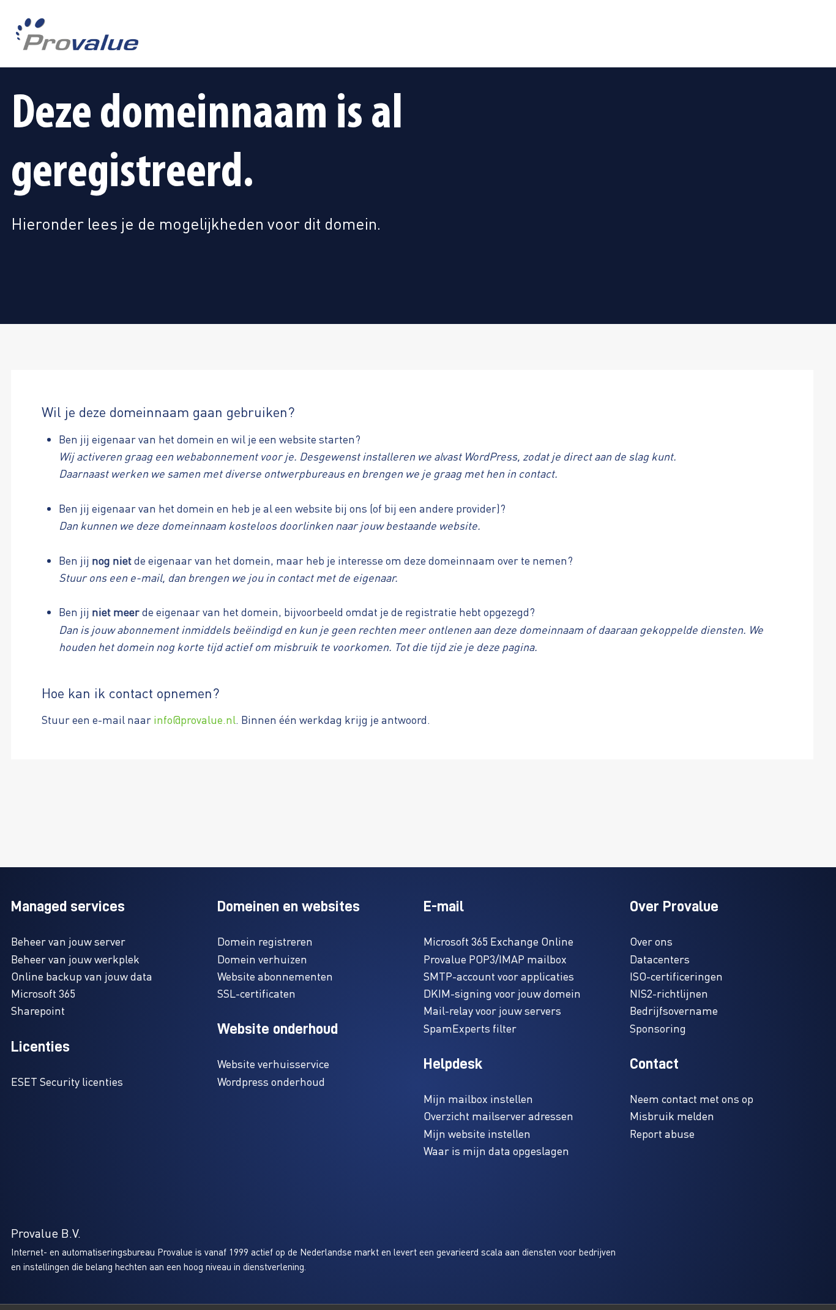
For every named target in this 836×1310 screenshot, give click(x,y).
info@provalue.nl (195, 719)
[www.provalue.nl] (77, 34)
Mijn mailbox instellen (478, 1098)
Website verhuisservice (273, 1063)
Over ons (651, 941)
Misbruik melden (672, 1116)
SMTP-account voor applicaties (499, 976)
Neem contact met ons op (691, 1098)
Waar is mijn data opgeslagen (496, 1150)
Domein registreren (265, 941)
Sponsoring (658, 1028)
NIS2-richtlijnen (669, 993)
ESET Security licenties (67, 1081)
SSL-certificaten (256, 993)
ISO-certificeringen (676, 976)
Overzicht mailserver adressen (498, 1116)
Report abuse (662, 1133)
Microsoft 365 (43, 993)
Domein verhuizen (262, 959)
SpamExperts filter (470, 1028)
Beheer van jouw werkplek (75, 959)
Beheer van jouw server (68, 941)
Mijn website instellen (477, 1133)
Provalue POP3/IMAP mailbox (495, 959)
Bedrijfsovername (674, 1010)
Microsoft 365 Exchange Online (498, 941)
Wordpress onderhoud (271, 1081)
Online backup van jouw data (81, 976)
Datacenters (660, 959)
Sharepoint (38, 1010)
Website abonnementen (275, 976)
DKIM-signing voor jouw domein (502, 993)
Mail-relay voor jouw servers (492, 1010)
